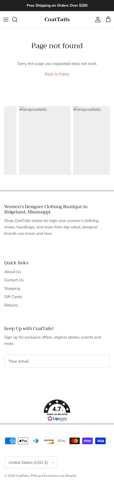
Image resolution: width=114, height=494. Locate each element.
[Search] (17, 19)
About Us (12, 271)
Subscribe (22, 378)
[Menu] (6, 19)
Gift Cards (13, 296)
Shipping (12, 288)
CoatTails (22, 476)
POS (34, 476)
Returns (11, 305)
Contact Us (14, 280)
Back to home (57, 74)
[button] (57, 410)
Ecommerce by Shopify (60, 476)
